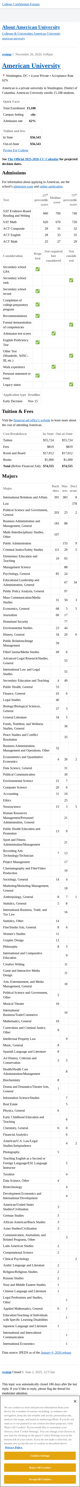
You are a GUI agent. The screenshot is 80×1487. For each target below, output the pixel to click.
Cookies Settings (40, 1455)
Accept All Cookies (40, 1479)
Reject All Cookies (40, 1467)
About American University (31, 27)
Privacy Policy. (14, 1447)
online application (51, 186)
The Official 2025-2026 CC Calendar (33, 159)
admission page (23, 186)
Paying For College (15, 150)
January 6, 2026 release (56, 1352)
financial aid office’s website (32, 420)
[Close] (75, 1401)
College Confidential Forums (21, 4)
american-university (13, 38)
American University (31, 65)
